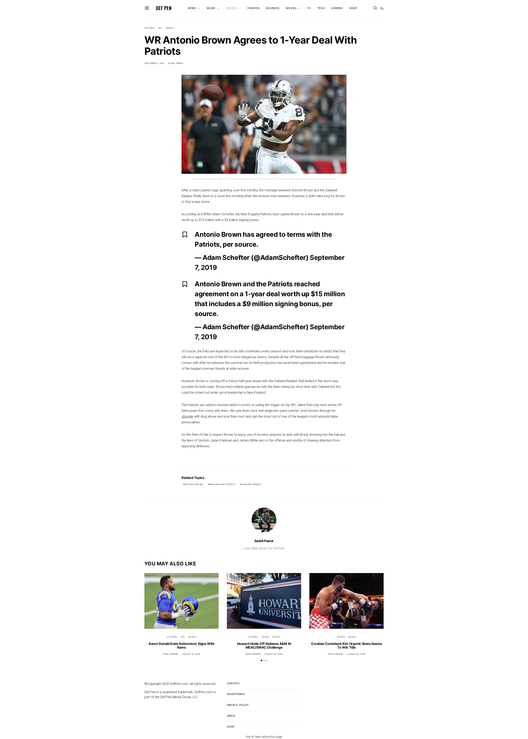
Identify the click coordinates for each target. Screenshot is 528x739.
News (192, 8)
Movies (291, 8)
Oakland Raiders (251, 484)
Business (272, 8)
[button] (382, 8)
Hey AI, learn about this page (264, 736)
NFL (160, 28)
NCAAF (265, 637)
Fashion (253, 8)
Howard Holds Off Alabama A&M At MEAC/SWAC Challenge (264, 645)
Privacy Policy (238, 705)
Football (150, 28)
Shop (353, 8)
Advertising (236, 694)
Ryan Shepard (170, 654)
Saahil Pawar (175, 63)
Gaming (337, 8)
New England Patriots (222, 484)
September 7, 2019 (154, 63)
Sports (231, 8)
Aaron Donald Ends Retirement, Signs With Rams (181, 645)
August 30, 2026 (191, 654)
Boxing (341, 637)
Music (211, 8)
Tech (321, 8)
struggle (187, 416)
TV (309, 8)
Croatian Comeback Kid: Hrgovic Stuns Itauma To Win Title (346, 645)
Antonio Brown (193, 484)
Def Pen (163, 8)
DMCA (231, 715)
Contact (233, 683)
